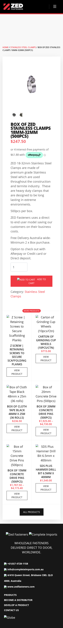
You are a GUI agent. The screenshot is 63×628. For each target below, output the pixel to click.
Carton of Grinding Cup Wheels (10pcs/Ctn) (46, 342)
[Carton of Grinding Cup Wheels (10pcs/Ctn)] (46, 324)
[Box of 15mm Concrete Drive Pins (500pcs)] (17, 456)
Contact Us (11, 610)
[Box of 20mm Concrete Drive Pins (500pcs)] (46, 394)
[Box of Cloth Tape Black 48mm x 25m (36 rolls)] (17, 394)
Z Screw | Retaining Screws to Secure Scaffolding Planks (17, 355)
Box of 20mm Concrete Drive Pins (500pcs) (46, 412)
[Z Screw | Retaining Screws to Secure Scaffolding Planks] (17, 329)
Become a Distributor (18, 600)
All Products (31, 512)
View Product (16, 372)
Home (6, 47)
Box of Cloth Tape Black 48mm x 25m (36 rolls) (17, 412)
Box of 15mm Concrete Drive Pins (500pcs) (17, 476)
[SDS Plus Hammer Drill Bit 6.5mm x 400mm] (46, 454)
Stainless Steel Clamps (23, 47)
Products (10, 595)
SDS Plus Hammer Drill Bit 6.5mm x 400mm (46, 471)
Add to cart (37, 281)
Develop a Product (16, 605)
